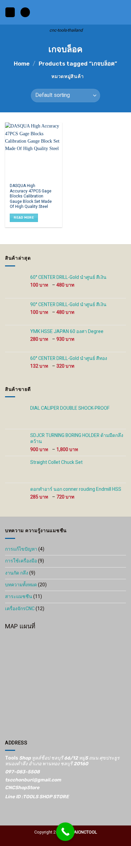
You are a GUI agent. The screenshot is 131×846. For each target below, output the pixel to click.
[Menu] (10, 12)
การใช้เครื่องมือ (21, 560)
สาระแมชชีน (18, 596)
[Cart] (122, 12)
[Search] (25, 12)
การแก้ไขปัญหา (21, 549)
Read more (24, 217)
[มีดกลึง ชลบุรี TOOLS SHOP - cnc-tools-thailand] (66, 12)
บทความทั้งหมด (21, 584)
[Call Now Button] (65, 831)
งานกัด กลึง (16, 573)
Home (22, 63)
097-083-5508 (22, 772)
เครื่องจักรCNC (20, 608)
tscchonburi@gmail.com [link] (33, 780)
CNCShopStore (22, 787)
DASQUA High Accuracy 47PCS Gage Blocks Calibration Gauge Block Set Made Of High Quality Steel (31, 196)
